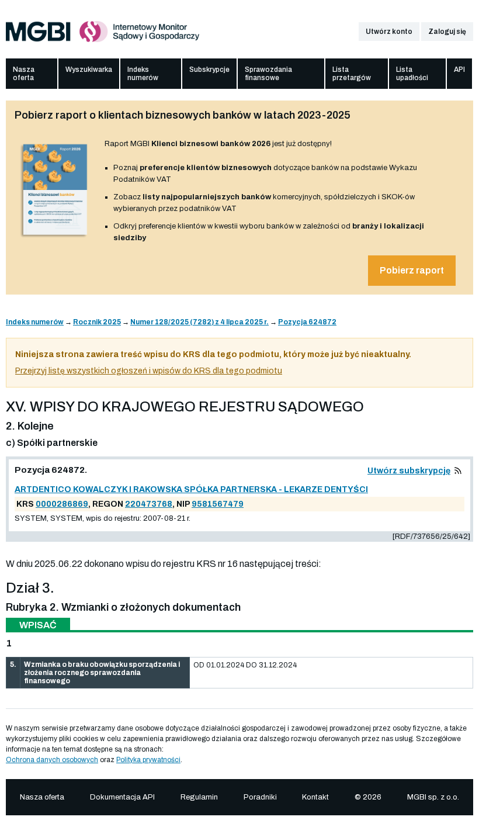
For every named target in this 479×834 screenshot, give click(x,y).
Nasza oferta (23, 73)
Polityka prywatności (148, 760)
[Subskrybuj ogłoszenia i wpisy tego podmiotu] (458, 470)
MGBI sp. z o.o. (433, 797)
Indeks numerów (142, 73)
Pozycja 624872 (307, 322)
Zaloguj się (447, 31)
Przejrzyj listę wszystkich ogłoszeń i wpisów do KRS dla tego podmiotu (148, 370)
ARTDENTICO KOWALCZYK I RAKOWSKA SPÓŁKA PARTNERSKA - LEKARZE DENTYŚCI (191, 489)
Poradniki (260, 797)
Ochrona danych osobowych (52, 760)
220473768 (148, 504)
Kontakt (315, 797)
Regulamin (199, 797)
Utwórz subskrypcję (408, 470)
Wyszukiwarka (88, 69)
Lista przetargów (351, 73)
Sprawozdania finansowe (268, 73)
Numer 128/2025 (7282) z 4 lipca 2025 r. (199, 322)
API (459, 69)
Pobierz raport (412, 270)
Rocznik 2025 (97, 322)
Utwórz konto (389, 31)
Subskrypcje (209, 69)
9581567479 (218, 504)
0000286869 (62, 504)
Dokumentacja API (122, 797)
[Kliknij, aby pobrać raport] (55, 238)
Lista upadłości (412, 73)
